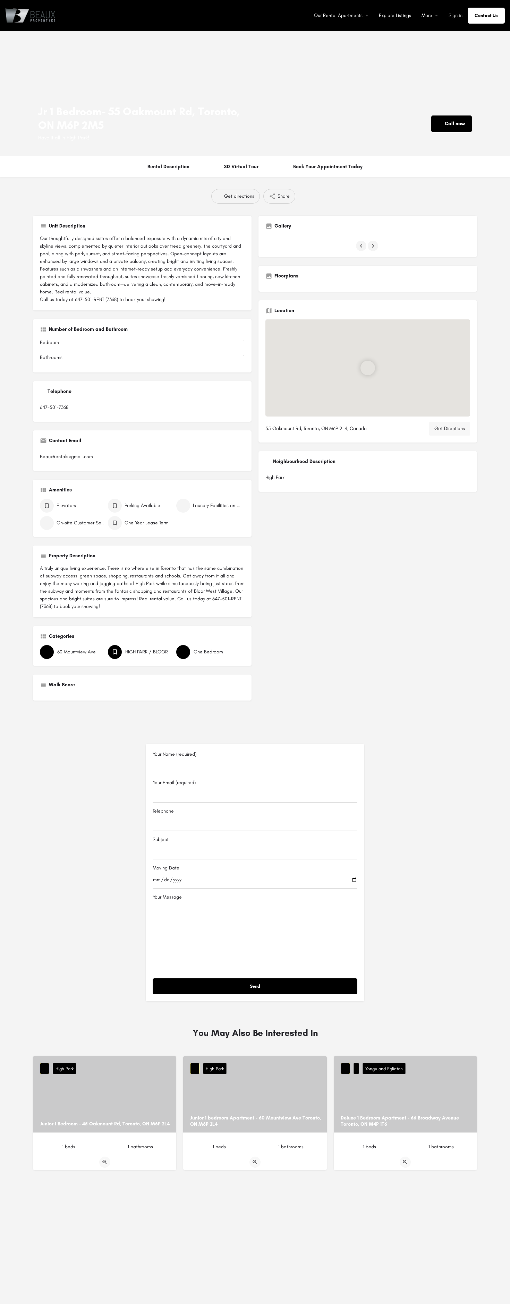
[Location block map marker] (367, 368)
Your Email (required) (174, 783)
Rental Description (168, 167)
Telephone (163, 811)
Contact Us (486, 15)
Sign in (455, 15)
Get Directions (449, 428)
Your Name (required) (174, 754)
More (427, 15)
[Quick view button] (104, 1162)
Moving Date (166, 868)
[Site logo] (31, 15)
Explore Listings (395, 15)
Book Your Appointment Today (328, 167)
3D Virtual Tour (241, 167)
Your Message (167, 897)
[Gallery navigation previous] (362, 246)
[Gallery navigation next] (374, 246)
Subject (161, 839)
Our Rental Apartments (338, 15)
